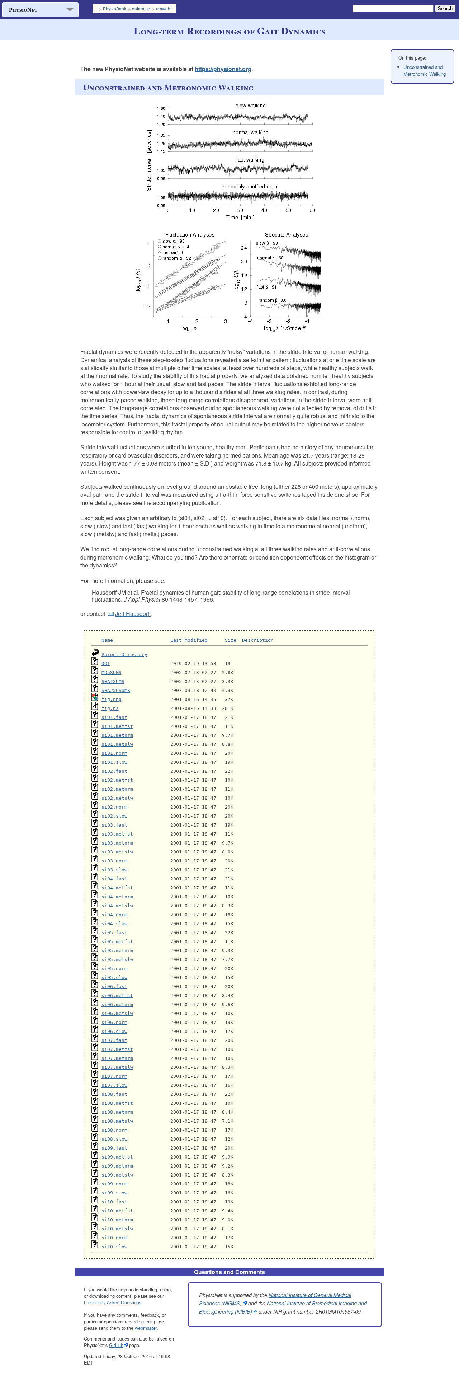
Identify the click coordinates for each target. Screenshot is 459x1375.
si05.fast (114, 932)
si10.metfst (117, 1210)
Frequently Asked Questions (112, 1302)
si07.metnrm (117, 1058)
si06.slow (114, 1031)
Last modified (189, 640)
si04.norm (114, 914)
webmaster (146, 1327)
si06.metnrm (117, 1004)
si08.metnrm (117, 1112)
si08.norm (114, 1130)
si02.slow (114, 816)
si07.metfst (117, 1049)
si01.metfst (117, 726)
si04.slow (114, 923)
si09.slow (114, 1193)
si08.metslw (117, 1121)
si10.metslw (117, 1228)
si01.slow (114, 762)
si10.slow (114, 1246)
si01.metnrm (117, 735)
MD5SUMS (111, 672)
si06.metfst (117, 995)
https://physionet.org (223, 69)
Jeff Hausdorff (133, 613)
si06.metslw (117, 1013)
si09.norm (114, 1184)
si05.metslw (117, 959)
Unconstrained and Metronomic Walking (424, 70)
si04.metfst (117, 887)
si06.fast (114, 986)
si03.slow (114, 870)
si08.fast (114, 1094)
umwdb (163, 8)
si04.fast (114, 878)
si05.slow (114, 977)
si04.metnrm (117, 896)
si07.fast (114, 1040)
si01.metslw (117, 744)
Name (107, 640)
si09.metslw (117, 1175)
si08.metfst (117, 1103)
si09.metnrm (117, 1166)
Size (230, 640)
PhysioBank (114, 8)
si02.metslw (117, 798)
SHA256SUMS (115, 690)
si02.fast (114, 771)
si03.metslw (117, 852)
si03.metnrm (117, 843)
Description (258, 640)
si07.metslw (117, 1067)
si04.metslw (117, 905)
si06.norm (114, 1022)
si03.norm (114, 861)
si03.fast (114, 825)
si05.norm (114, 968)
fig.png (111, 699)
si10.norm (114, 1237)
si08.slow (114, 1139)
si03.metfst (117, 834)
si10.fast (114, 1202)
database (141, 8)
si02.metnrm (117, 789)
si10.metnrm (117, 1219)
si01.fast (114, 717)
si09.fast (114, 1148)
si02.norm (114, 807)
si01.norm (114, 753)
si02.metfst (117, 780)
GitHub (116, 1345)
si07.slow (114, 1085)
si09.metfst (117, 1157)
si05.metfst (117, 941)
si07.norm (114, 1076)
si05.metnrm (117, 950)
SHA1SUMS (112, 681)
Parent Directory (124, 654)
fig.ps (110, 708)
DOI (105, 663)
